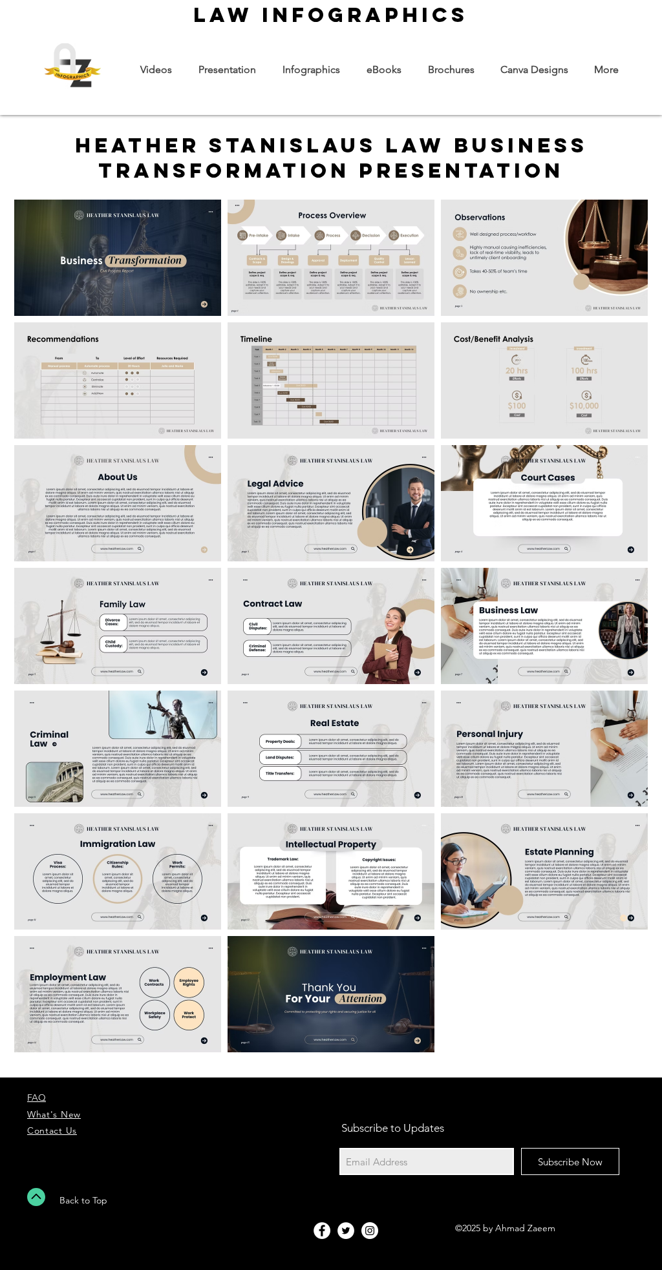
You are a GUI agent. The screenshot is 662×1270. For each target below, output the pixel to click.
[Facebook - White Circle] (322, 1230)
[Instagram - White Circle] (369, 1230)
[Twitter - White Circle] (345, 1230)
